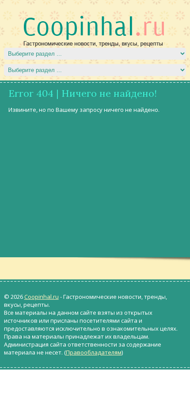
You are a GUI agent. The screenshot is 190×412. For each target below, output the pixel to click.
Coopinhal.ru (41, 297)
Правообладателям (94, 352)
